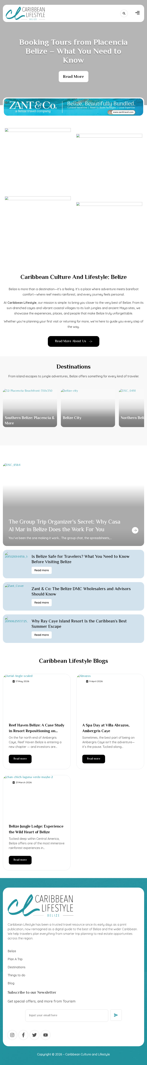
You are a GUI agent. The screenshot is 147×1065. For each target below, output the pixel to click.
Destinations (73, 367)
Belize (12, 951)
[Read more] (135, 530)
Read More (73, 76)
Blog (11, 983)
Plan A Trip (15, 959)
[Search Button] (124, 13)
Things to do (16, 975)
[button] (137, 13)
